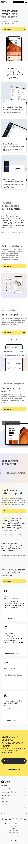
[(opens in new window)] (8, 823)
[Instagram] (21, 819)
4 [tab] (16, 339)
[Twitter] (17, 819)
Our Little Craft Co (17, 232)
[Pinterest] (10, 819)
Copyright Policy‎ (13, 832)
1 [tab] (11, 339)
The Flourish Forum (18, 555)
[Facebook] (14, 819)
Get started (19, 1)
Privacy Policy (13, 826)
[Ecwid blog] (2, 819)
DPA (13, 828)
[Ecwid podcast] (6, 819)
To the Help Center (11, 653)
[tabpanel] (14, 340)
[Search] (25, 813)
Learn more (8, 618)
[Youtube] (25, 819)
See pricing (12, 769)
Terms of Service (13, 830)
